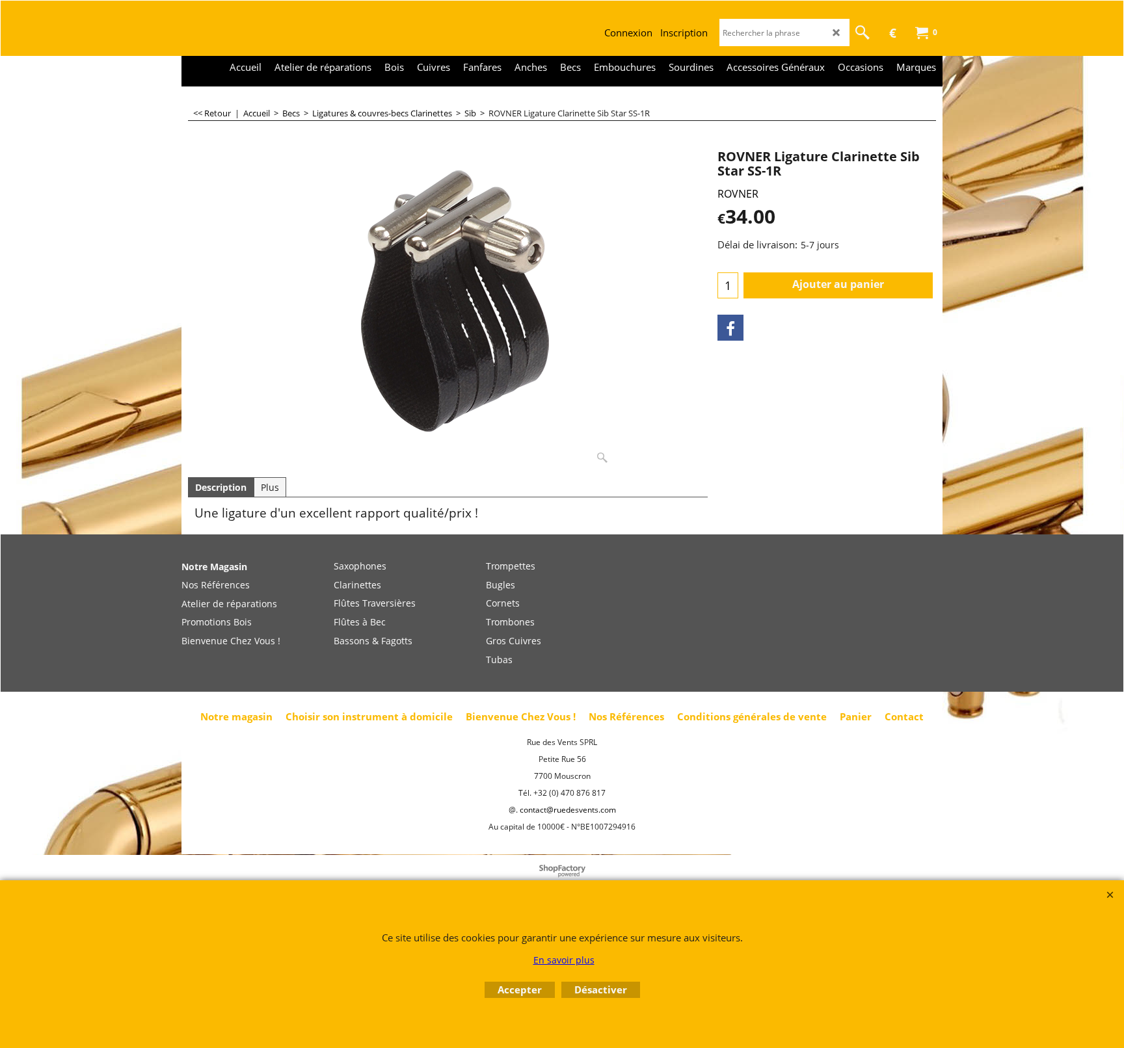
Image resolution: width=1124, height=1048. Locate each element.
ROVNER (737, 194)
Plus (270, 487)
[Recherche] (863, 32)
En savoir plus (564, 960)
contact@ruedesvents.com (568, 809)
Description (221, 487)
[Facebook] (730, 328)
